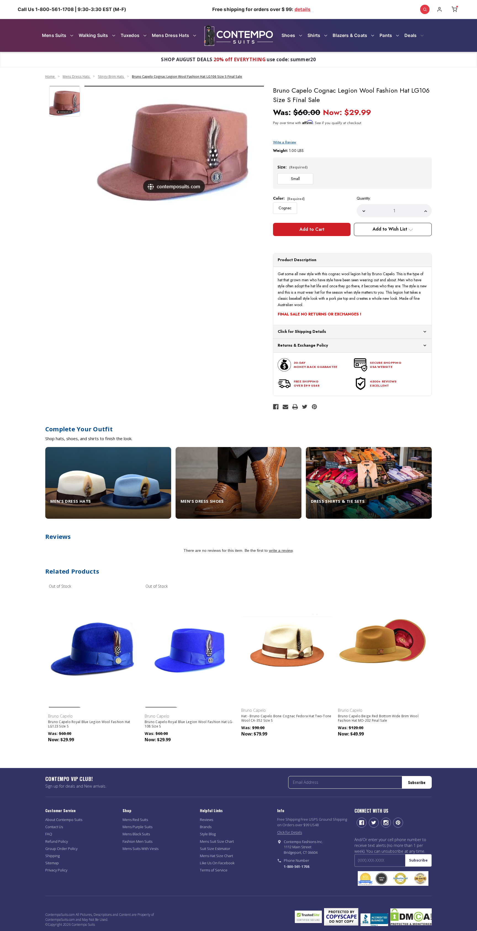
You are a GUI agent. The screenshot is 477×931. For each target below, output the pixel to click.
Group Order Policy (61, 848)
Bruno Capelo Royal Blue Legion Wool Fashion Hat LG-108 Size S (189, 724)
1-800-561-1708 (296, 866)
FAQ (48, 833)
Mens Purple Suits (137, 826)
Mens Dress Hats (170, 35)
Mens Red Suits (135, 819)
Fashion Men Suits (137, 841)
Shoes (288, 35)
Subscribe (416, 782)
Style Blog (208, 833)
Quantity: (364, 198)
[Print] (295, 407)
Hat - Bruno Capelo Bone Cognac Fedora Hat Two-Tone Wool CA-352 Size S (286, 718)
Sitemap (52, 862)
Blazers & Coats (350, 35)
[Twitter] (305, 407)
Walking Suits (93, 35)
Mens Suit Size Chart (217, 841)
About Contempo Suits (63, 819)
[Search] (425, 9)
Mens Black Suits (136, 833)
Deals (410, 35)
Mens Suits (54, 35)
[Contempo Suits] (238, 35)
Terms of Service (213, 870)
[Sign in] (439, 9)
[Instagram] (386, 823)
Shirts (314, 35)
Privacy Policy (56, 870)
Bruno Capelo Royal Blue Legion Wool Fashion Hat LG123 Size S (89, 724)
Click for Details (289, 832)
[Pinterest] (314, 407)
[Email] (285, 407)
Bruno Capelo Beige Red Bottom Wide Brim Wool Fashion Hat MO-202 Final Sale (378, 718)
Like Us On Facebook (217, 862)
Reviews (206, 819)
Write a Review (284, 142)
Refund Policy (56, 841)
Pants (386, 35)
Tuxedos (130, 35)
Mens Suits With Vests (140, 848)
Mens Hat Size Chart (216, 855)
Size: (292, 167)
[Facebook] (276, 407)
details (303, 9)
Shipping (52, 855)
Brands (205, 826)
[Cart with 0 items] (454, 9)
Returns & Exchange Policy (303, 345)
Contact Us (54, 826)
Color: (289, 198)
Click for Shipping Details (302, 331)
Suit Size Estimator (215, 848)
